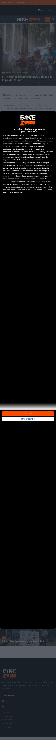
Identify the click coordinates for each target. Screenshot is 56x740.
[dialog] (28, 370)
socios (27, 135)
